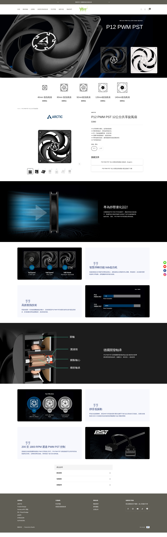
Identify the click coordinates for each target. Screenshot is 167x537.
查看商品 (44, 101)
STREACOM (20, 518)
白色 (101, 148)
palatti (19, 515)
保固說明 (59, 485)
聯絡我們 (69, 9)
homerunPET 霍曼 (22, 509)
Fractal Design (21, 506)
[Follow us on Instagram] (132, 508)
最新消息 (61, 9)
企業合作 (95, 509)
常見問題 (53, 9)
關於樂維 (25, 9)
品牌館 (33, 9)
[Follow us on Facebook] (128, 508)
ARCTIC (93, 112)
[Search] (141, 9)
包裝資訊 (59, 479)
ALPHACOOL (21, 520)
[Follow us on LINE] (147, 508)
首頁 (18, 9)
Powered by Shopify (29, 527)
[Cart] (149, 9)
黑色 (94, 148)
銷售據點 (95, 506)
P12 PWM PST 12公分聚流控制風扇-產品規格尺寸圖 (117, 168)
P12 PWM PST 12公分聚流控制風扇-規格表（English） (117, 162)
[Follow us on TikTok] (142, 508)
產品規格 (59, 473)
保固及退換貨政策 (42, 9)
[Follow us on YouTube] (137, 508)
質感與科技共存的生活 (86, 2)
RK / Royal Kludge (22, 512)
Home (18, 108)
